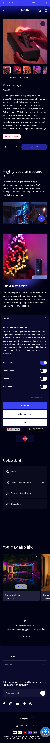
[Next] (46, 3)
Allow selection (25, 414)
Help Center (26, 4)
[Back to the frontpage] (4, 78)
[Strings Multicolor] (21, 572)
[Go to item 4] (37, 70)
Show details (36, 397)
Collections (12, 77)
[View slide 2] (23, 636)
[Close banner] (46, 318)
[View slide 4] (29, 636)
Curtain (46, 595)
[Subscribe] (42, 693)
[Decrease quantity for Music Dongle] (5, 147)
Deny (25, 422)
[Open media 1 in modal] (42, 23)
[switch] (43, 371)
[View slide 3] (26, 636)
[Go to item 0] (7, 70)
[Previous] (3, 3)
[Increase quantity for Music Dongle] (16, 147)
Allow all (25, 405)
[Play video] (25, 213)
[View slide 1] (20, 636)
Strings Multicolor (13, 595)
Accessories (23, 77)
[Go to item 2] (17, 70)
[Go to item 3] (27, 70)
